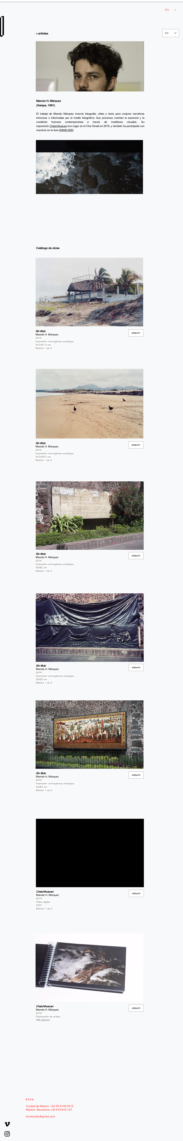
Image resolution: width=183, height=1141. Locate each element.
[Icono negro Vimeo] (7, 1124)
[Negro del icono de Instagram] (7, 1133)
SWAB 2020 (66, 130)
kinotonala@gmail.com (40, 1116)
